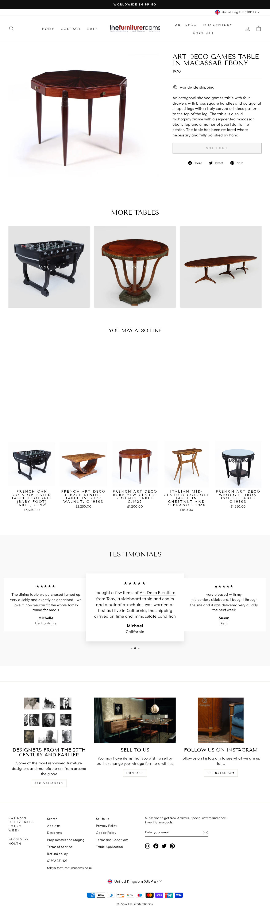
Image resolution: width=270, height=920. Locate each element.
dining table (29, 594)
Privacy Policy (106, 826)
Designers (54, 833)
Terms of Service (59, 847)
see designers (49, 783)
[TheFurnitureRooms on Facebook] (155, 845)
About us (53, 826)
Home (48, 29)
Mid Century (218, 25)
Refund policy (57, 854)
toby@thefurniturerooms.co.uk (70, 868)
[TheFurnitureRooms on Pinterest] (172, 845)
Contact (71, 29)
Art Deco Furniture (158, 592)
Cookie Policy (106, 833)
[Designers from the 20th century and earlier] (49, 720)
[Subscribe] (205, 832)
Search (52, 819)
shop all (204, 33)
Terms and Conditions (112, 840)
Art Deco (186, 25)
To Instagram (221, 773)
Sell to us (102, 819)
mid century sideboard (209, 599)
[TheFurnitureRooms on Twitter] (164, 845)
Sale (92, 29)
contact (134, 773)
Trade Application (109, 847)
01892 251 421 (57, 861)
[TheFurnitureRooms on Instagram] (147, 845)
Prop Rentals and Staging (66, 840)
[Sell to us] (135, 720)
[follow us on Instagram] (221, 720)
